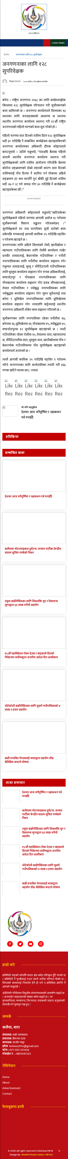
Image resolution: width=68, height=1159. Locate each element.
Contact (7, 1093)
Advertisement (11, 1088)
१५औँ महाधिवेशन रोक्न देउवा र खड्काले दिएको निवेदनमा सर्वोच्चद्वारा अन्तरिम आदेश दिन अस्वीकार (31, 655)
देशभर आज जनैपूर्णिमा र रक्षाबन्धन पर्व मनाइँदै (28, 496)
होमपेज (7, 54)
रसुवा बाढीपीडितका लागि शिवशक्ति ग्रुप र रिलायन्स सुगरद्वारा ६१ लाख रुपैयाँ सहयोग (31, 603)
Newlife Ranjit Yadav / (34, 1155)
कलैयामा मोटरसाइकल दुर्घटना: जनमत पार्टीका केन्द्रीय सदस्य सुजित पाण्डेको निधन (33, 551)
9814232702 (52, 1155)
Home (5, 1077)
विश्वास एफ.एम (14, 81)
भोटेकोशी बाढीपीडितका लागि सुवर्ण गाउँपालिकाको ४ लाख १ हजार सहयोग (32, 708)
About (6, 1082)
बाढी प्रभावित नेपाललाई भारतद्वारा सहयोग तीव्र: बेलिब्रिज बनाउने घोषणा (29, 760)
